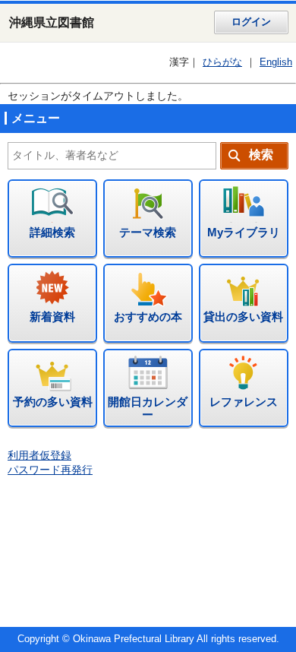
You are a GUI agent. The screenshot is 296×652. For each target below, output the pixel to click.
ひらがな (222, 62)
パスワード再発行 (50, 470)
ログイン (251, 22)
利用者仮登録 (39, 455)
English (276, 62)
